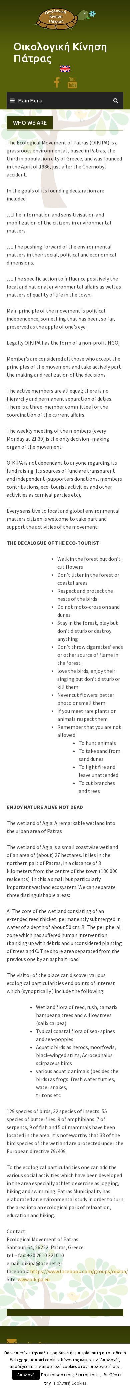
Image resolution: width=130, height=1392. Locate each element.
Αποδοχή (26, 1375)
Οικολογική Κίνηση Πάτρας (60, 52)
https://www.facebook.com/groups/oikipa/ (79, 1271)
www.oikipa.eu (33, 1279)
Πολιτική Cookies (70, 1383)
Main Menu (30, 100)
